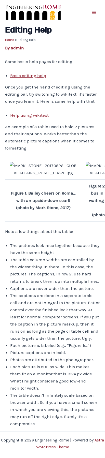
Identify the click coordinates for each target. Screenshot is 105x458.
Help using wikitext (29, 115)
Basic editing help (28, 75)
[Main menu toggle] (94, 12)
